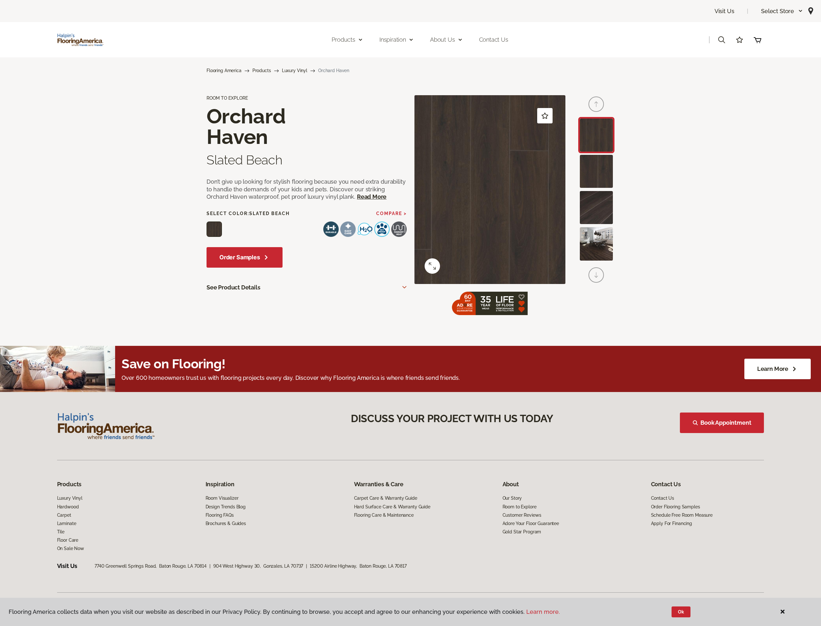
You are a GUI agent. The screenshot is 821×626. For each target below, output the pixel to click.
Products (261, 70)
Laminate (66, 523)
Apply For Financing (671, 523)
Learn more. (543, 611)
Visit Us (724, 11)
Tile (60, 531)
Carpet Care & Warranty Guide (385, 498)
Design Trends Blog (226, 506)
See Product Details (233, 287)
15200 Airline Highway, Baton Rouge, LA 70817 (358, 566)
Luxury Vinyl (294, 70)
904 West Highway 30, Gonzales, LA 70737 (258, 566)
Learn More (772, 368)
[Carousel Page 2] (596, 171)
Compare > (391, 213)
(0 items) (757, 40)
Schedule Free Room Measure (682, 515)
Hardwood (68, 506)
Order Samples (239, 257)
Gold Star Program (522, 531)
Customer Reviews (522, 515)
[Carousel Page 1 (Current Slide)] (596, 135)
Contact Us (493, 39)
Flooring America (224, 70)
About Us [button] (442, 39)
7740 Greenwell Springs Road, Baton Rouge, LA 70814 (151, 566)
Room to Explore (520, 506)
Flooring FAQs (220, 515)
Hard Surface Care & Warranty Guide (392, 506)
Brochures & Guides (226, 523)
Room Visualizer (222, 498)
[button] (782, 11)
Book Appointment (725, 422)
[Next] (596, 275)
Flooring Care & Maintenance (384, 515)
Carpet (64, 515)
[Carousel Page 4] (596, 244)
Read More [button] (371, 196)
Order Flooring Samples (675, 506)
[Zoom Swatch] (432, 266)
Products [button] (343, 39)
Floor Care (68, 540)
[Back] (596, 104)
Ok (681, 611)
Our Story (512, 498)
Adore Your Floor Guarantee (531, 523)
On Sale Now (70, 548)
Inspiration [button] (392, 39)
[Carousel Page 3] (596, 207)
